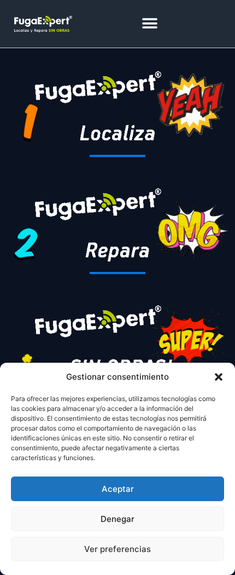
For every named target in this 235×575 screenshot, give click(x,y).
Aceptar (118, 489)
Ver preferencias (117, 549)
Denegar (117, 519)
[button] (218, 376)
